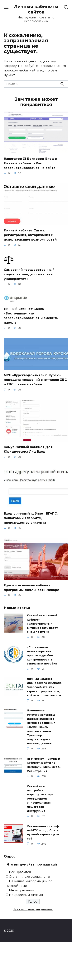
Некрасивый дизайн (26, 895)
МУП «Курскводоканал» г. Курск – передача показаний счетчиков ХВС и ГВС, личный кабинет (35, 379)
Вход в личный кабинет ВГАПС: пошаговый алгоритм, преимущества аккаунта (31, 518)
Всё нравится (20, 872)
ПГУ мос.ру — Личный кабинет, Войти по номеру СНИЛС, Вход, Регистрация (43, 765)
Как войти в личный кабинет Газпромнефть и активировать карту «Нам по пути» (42, 624)
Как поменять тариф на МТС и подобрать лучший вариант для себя (43, 832)
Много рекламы (22, 890)
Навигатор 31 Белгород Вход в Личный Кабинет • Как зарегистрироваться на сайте (30, 163)
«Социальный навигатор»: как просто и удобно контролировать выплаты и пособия (42, 655)
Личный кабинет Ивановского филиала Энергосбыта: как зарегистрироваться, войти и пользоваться (44, 687)
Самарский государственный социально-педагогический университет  (29, 274)
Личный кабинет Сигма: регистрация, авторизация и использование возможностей (30, 235)
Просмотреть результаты (33, 909)
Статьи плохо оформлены (29, 876)
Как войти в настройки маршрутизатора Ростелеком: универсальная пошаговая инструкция (40, 799)
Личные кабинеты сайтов (36, 9)
